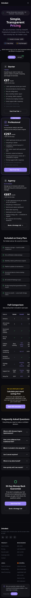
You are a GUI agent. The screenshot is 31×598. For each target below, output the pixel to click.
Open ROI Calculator (14, 406)
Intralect (4, 3)
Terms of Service (5, 566)
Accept (14, 594)
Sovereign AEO (5, 555)
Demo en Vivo (21, 578)
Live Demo (20, 555)
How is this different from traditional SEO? (11, 440)
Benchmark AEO (21, 569)
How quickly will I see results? (13, 467)
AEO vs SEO (20, 552)
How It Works (5, 546)
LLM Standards (21, 549)
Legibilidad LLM (21, 572)
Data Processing (5, 572)
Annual (20, 57)
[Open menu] (28, 3)
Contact (3, 558)
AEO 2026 (19, 546)
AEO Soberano (21, 581)
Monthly (11, 57)
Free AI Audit (5, 552)
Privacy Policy (5, 569)
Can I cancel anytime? (10, 454)
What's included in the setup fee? (14, 448)
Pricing (3, 549)
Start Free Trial (14, 111)
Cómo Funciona (21, 566)
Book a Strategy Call (14, 225)
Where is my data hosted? (11, 461)
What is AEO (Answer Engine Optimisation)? (12, 432)
